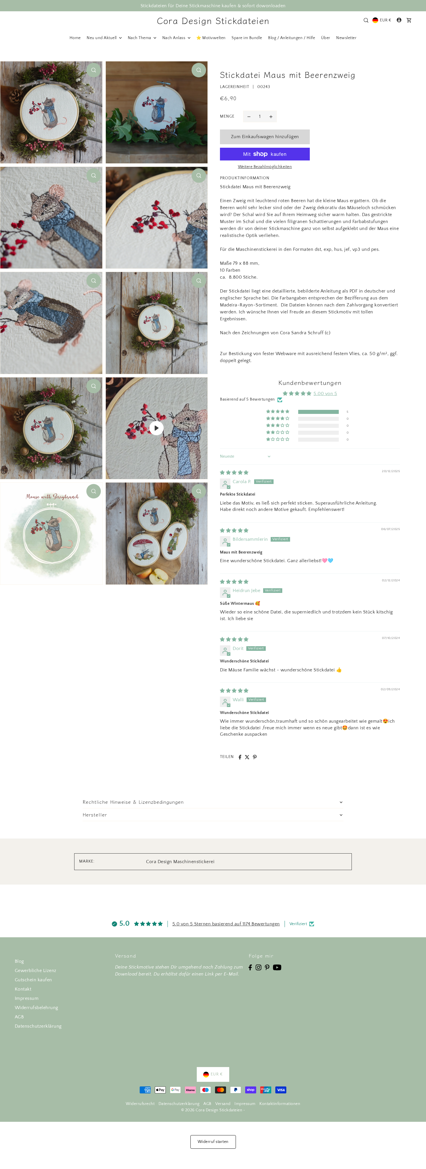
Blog (19, 961)
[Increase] (270, 116)
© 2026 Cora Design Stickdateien (212, 1110)
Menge (227, 116)
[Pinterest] (267, 967)
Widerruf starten (213, 1141)
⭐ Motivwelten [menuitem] (211, 38)
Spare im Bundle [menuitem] (247, 38)
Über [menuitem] (325, 38)
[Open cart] (409, 20)
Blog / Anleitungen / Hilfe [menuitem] (291, 38)
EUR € (386, 20)
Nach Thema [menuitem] (140, 38)
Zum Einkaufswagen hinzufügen (265, 136)
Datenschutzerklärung (38, 1026)
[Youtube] (277, 967)
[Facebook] (250, 967)
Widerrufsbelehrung (36, 1007)
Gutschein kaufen (33, 979)
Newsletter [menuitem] (346, 38)
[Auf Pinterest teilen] (254, 757)
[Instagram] (258, 967)
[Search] (366, 20)
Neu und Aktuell (102, 38)
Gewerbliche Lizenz (36, 970)
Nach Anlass (174, 38)
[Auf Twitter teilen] (247, 757)
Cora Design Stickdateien (213, 20)
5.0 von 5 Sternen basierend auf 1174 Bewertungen (226, 924)
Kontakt (23, 989)
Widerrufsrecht (140, 1104)
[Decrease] (248, 116)
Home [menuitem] (75, 38)
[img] (234, 472)
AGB (19, 1017)
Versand (223, 1104)
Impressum (27, 998)
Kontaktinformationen (279, 1104)
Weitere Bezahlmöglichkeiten (265, 167)
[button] (278, 412)
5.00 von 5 (325, 393)
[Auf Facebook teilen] (240, 757)
